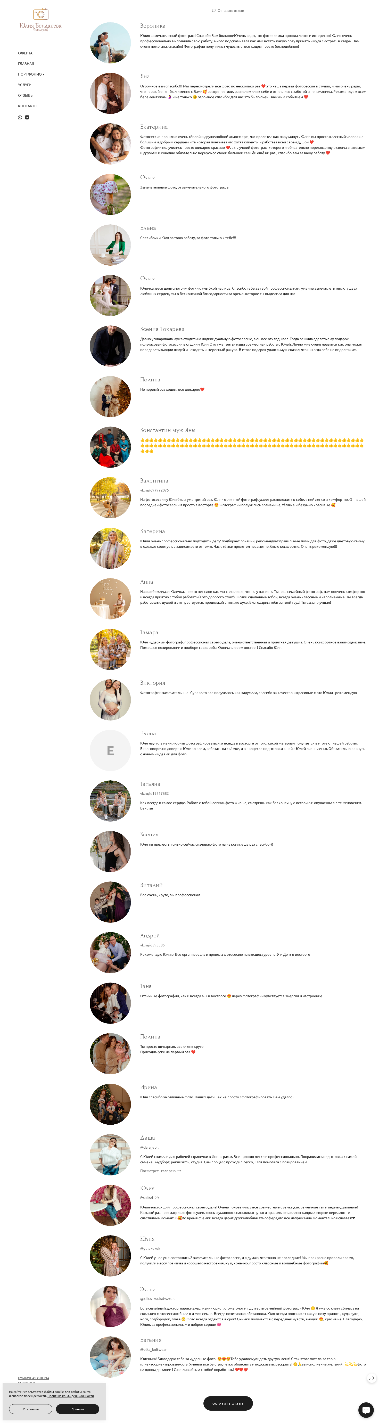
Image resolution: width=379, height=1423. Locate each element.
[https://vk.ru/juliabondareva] (27, 117)
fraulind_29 (149, 1197)
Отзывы (26, 95)
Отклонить (31, 1409)
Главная (26, 63)
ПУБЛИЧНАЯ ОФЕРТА (33, 1378)
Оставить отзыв (231, 10)
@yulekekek (150, 1248)
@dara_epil (149, 1147)
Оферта (25, 53)
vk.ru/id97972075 (154, 490)
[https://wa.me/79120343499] (20, 117)
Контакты (27, 106)
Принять (77, 1409)
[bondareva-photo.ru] (40, 20)
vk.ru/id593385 (152, 945)
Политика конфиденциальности (70, 1396)
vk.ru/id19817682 (154, 793)
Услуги (24, 85)
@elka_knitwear (153, 1349)
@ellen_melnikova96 (157, 1298)
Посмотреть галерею (158, 1170)
